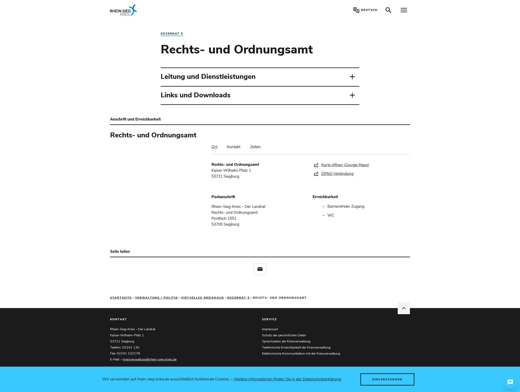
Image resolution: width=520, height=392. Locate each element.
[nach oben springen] (404, 308)
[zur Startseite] (171, 10)
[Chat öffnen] (510, 382)
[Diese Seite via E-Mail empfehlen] (260, 269)
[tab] (214, 147)
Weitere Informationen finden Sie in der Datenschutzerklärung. (288, 379)
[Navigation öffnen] (404, 10)
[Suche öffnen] (388, 10)
